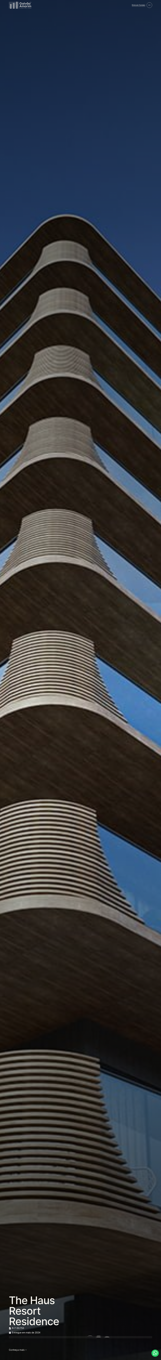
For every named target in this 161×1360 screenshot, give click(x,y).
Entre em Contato (138, 5)
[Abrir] (149, 5)
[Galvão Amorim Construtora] (20, 5)
